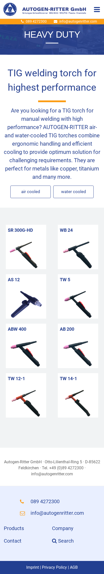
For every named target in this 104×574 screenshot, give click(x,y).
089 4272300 (36, 21)
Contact (12, 541)
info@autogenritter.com (78, 21)
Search (65, 541)
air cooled (30, 191)
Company (62, 528)
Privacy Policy (54, 567)
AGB (74, 567)
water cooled (73, 191)
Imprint (32, 567)
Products (14, 528)
